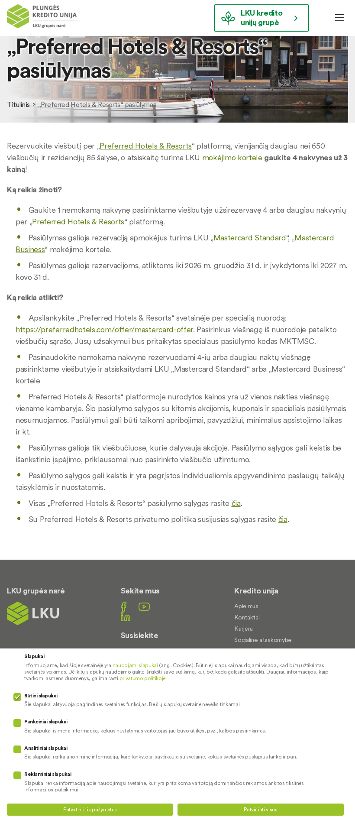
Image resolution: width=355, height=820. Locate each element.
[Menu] (339, 18)
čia (236, 503)
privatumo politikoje (142, 678)
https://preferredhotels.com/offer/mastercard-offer (104, 329)
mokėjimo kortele (232, 157)
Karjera (243, 628)
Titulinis (18, 104)
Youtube (144, 607)
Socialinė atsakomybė (263, 640)
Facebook (123, 607)
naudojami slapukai (135, 665)
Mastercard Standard (249, 238)
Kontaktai (246, 617)
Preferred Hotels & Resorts (146, 146)
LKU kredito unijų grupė (261, 17)
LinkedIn (125, 617)
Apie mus (246, 606)
